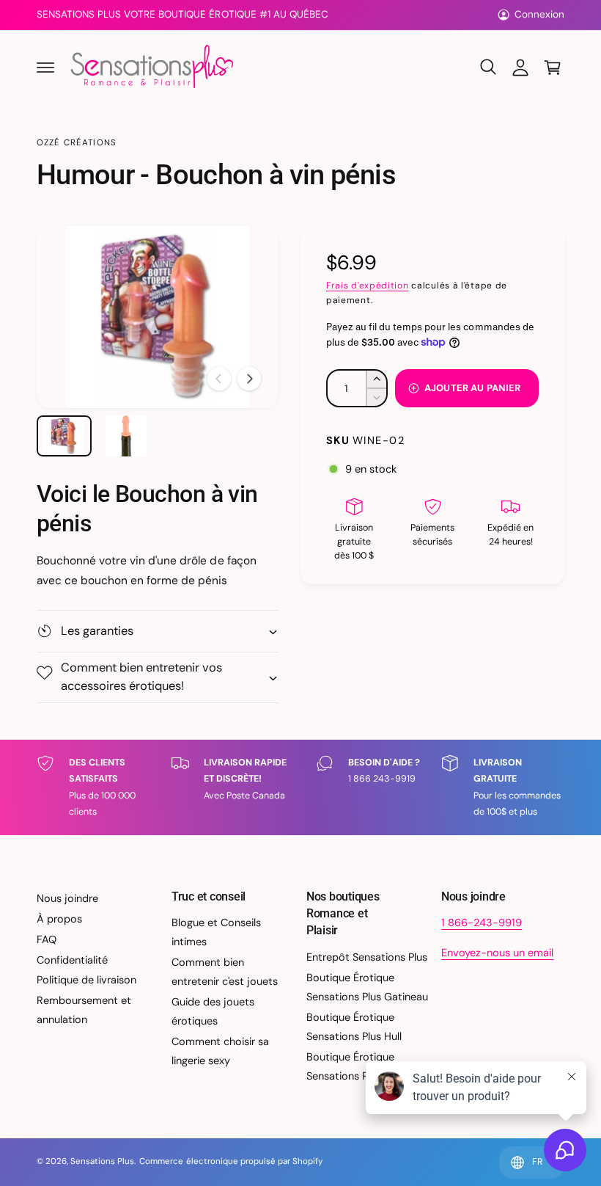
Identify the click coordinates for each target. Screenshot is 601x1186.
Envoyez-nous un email (497, 952)
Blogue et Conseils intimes (216, 932)
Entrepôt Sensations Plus (366, 957)
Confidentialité (72, 960)
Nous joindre (67, 898)
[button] (45, 67)
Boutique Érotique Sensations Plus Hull (354, 1027)
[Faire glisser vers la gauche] (219, 378)
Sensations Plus (102, 1161)
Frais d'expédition (367, 285)
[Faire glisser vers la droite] (249, 378)
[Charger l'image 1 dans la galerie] (64, 435)
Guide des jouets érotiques (213, 1011)
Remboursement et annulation (84, 1010)
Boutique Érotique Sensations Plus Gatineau (367, 987)
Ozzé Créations (77, 142)
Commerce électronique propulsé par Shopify (230, 1161)
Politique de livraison (86, 979)
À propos (59, 918)
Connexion (539, 14)
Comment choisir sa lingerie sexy (220, 1051)
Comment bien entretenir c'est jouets (225, 972)
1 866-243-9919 (481, 922)
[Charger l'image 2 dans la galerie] (126, 435)
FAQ (46, 939)
